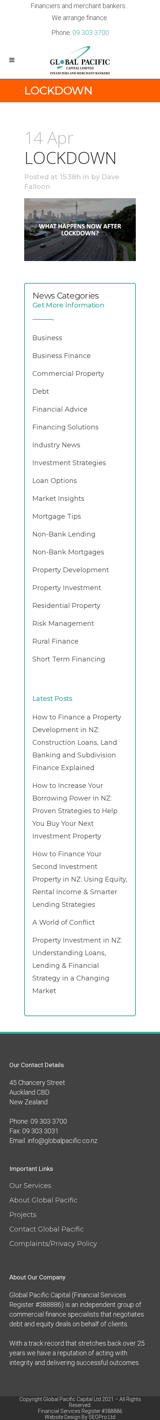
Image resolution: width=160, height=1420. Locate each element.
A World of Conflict (63, 922)
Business (47, 338)
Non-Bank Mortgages (68, 552)
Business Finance (61, 356)
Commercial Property (68, 374)
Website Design (62, 1417)
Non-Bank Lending (64, 534)
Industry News (56, 445)
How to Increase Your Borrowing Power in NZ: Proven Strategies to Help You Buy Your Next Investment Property (75, 811)
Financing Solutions (65, 427)
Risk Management (63, 623)
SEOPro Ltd (102, 1417)
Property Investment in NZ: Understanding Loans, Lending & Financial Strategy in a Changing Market (77, 965)
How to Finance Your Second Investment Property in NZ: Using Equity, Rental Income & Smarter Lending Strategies (79, 879)
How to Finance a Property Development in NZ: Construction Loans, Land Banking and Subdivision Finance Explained (76, 742)
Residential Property (66, 606)
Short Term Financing (68, 659)
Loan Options (54, 481)
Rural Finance (55, 641)
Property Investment (66, 588)
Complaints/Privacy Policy (53, 1244)
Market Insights (58, 499)
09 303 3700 (91, 32)
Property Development (70, 570)
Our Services (30, 1186)
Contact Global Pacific (46, 1229)
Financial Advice (59, 409)
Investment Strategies (69, 463)
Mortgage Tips (56, 516)
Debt (40, 391)
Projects (22, 1215)
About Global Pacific (43, 1200)
